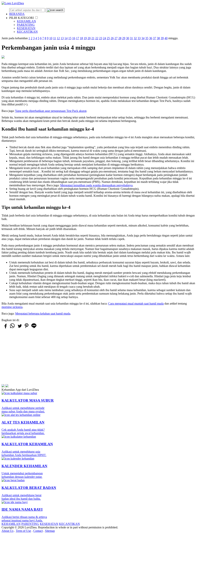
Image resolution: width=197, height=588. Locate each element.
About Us (7, 530)
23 (100, 38)
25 (108, 38)
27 (116, 38)
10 (50, 38)
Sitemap (50, 530)
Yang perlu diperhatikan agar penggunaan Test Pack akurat (50, 110)
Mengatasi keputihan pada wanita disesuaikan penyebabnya (96, 185)
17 (77, 38)
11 (54, 38)
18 (81, 38)
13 (62, 38)
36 (150, 38)
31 (131, 38)
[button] (36, 17)
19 (85, 38)
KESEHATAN (26, 28)
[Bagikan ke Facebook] (5, 327)
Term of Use (23, 530)
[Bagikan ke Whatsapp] (12, 328)
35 (146, 38)
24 (104, 38)
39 (162, 38)
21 (92, 38)
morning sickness (12, 307)
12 (58, 38)
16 (73, 38)
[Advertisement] (98, 357)
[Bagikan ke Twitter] (19, 327)
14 (66, 38)
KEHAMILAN (26, 21)
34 (142, 38)
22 (96, 38)
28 (119, 38)
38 (158, 38)
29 (123, 38)
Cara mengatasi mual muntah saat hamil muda (136, 303)
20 (89, 38)
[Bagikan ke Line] (34, 328)
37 (154, 38)
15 (69, 38)
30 (127, 38)
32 (135, 38)
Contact (38, 530)
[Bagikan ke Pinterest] (26, 328)
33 (139, 38)
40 (166, 38)
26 (112, 38)
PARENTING (26, 24)
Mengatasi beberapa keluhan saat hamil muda (42, 313)
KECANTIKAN (27, 31)
